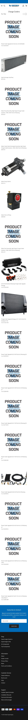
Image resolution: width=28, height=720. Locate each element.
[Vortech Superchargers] (14, 5)
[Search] (5, 5)
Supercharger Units (6, 642)
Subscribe (14, 626)
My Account (4, 678)
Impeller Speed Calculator (7, 692)
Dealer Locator (4, 658)
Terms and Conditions (6, 666)
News (2, 663)
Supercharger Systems (6, 639)
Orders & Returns (5, 675)
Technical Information (6, 697)
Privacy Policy (4, 661)
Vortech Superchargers (9, 714)
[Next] (25, 63)
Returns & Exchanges (6, 700)
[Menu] (1, 5)
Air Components (5, 644)
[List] (26, 14)
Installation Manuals (6, 695)
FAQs (2, 680)
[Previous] (2, 63)
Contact (3, 683)
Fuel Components (5, 646)
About (2, 656)
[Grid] (23, 14)
